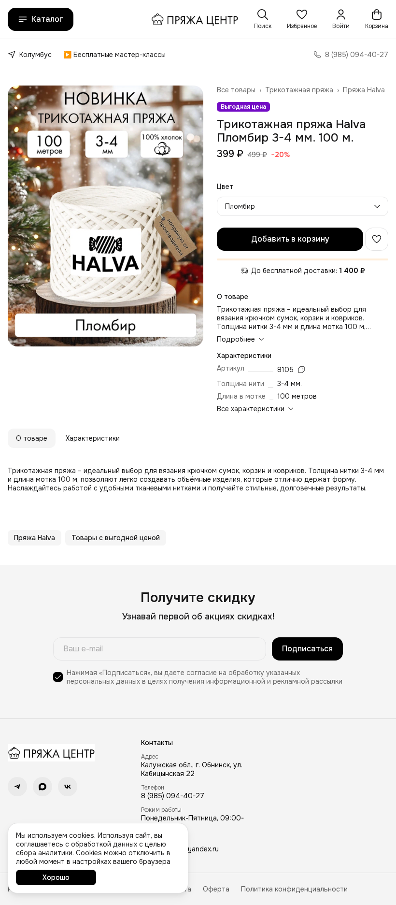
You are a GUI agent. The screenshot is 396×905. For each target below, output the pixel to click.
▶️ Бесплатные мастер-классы (114, 54)
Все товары (236, 90)
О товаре (31, 438)
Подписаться (307, 649)
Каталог (47, 19)
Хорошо (56, 877)
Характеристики (93, 438)
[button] (302, 19)
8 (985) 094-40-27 (172, 795)
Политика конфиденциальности (294, 889)
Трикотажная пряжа (299, 90)
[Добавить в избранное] (376, 239)
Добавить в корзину (290, 239)
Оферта (216, 889)
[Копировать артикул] (301, 369)
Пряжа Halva (364, 90)
